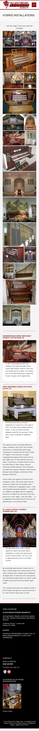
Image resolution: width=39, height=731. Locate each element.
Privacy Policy (8, 711)
